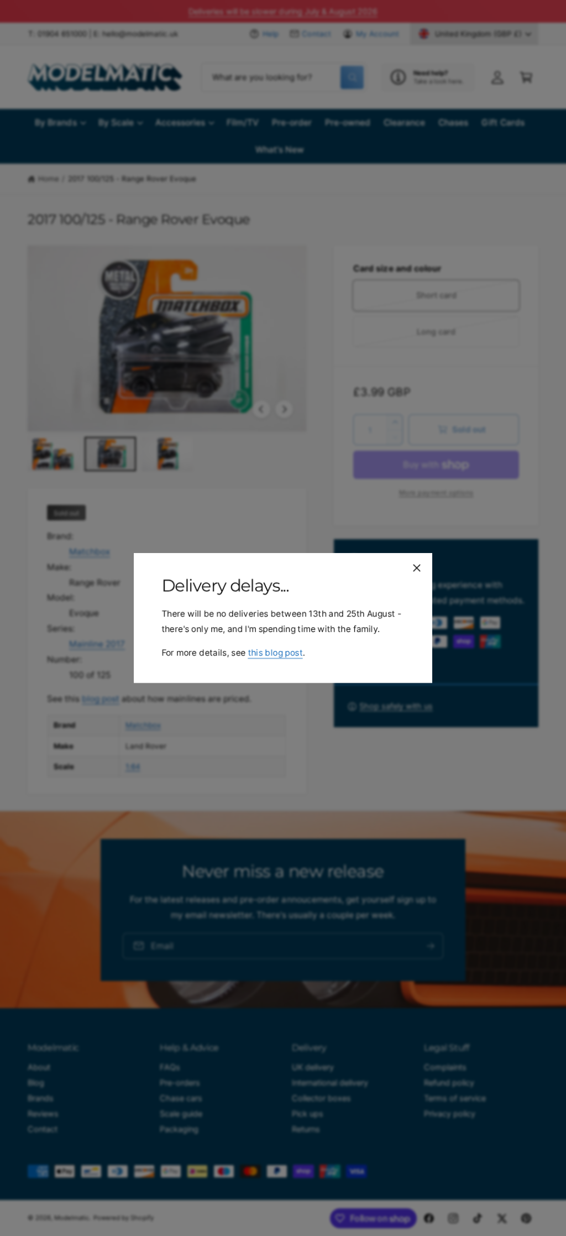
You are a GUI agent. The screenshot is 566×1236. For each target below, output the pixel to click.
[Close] (417, 568)
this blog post (275, 653)
